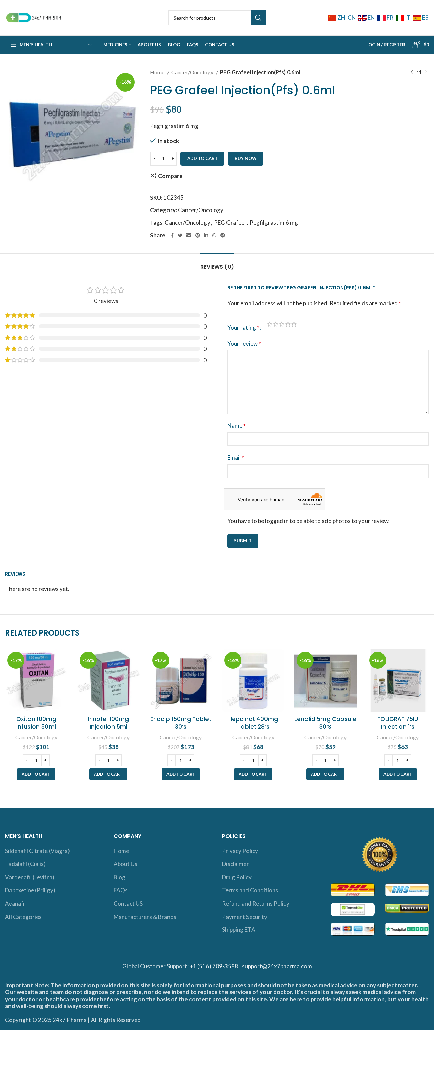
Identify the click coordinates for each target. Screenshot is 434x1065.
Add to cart (202, 158)
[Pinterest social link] (197, 235)
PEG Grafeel (230, 222)
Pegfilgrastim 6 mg (274, 222)
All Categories (23, 916)
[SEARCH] (258, 17)
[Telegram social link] (222, 235)
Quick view (62, 675)
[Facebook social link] (172, 235)
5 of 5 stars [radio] (294, 324)
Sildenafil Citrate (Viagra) (37, 851)
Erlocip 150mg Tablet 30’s (180, 723)
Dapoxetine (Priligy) (30, 890)
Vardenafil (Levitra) (29, 877)
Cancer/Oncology (192, 72)
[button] (36, 774)
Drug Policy (237, 877)
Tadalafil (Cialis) (25, 863)
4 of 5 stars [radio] (288, 324)
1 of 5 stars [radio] (270, 324)
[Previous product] (412, 72)
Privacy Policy (240, 851)
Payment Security (244, 916)
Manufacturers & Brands (145, 916)
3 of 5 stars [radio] (282, 324)
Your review (244, 343)
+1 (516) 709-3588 (214, 966)
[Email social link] (188, 235)
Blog (119, 877)
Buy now (246, 158)
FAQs (121, 890)
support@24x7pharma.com (277, 966)
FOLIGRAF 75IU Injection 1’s (397, 723)
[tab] (217, 263)
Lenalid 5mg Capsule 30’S (325, 723)
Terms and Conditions (250, 890)
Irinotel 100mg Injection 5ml (108, 723)
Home (157, 72)
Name (236, 425)
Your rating (243, 327)
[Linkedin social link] (206, 235)
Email (235, 457)
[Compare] (62, 660)
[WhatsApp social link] (214, 235)
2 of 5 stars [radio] (276, 324)
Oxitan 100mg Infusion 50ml (36, 723)
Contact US (128, 903)
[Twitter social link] (180, 235)
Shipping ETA (238, 929)
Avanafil (15, 903)
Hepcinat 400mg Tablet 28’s (253, 723)
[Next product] (425, 72)
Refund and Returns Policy (255, 903)
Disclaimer (235, 863)
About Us (125, 863)
